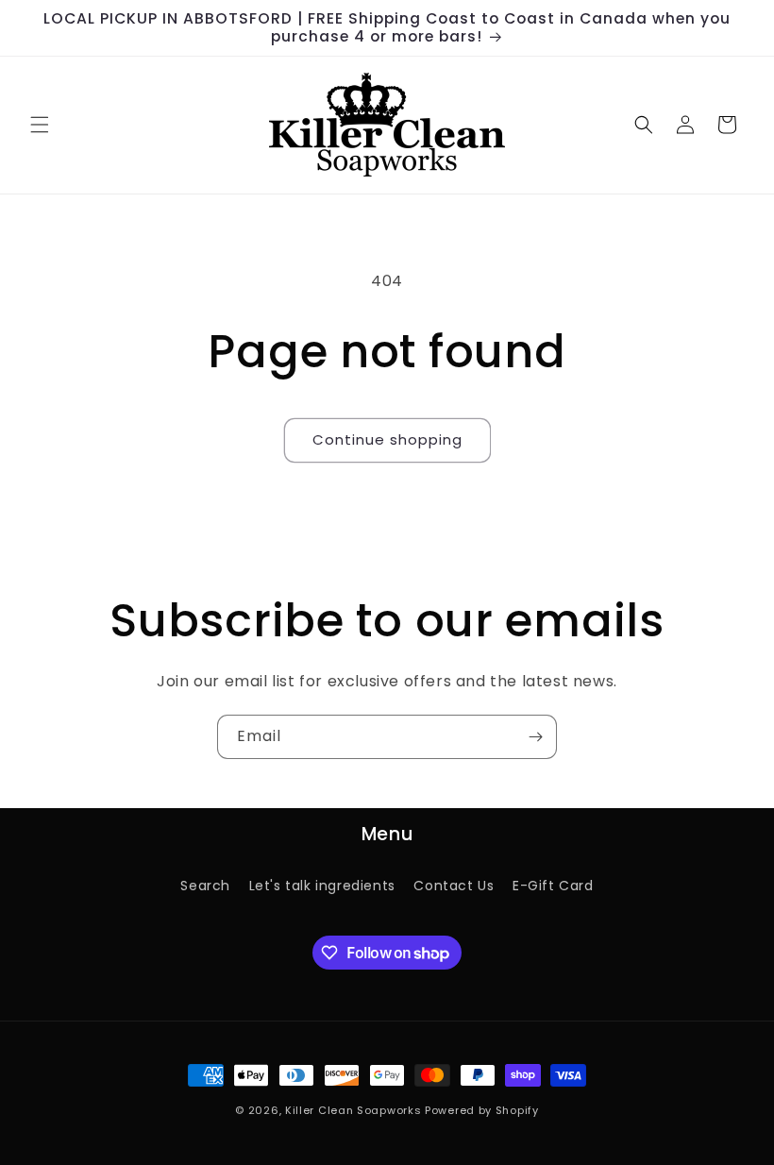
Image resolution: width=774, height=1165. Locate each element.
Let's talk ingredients (322, 885)
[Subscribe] (535, 737)
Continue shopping (387, 439)
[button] (39, 124)
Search (205, 885)
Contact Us (453, 885)
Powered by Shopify (482, 1110)
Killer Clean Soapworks (353, 1110)
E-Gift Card (553, 885)
